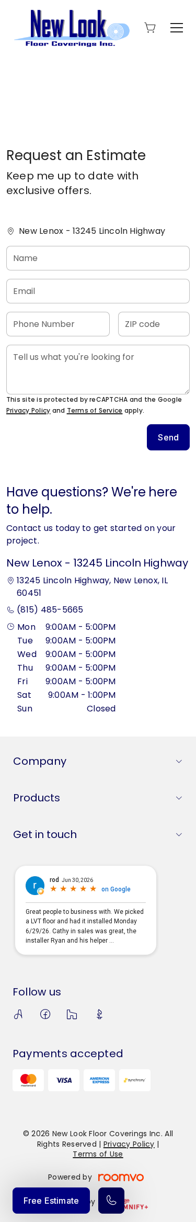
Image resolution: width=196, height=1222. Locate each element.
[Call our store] (111, 1200)
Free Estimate (51, 1200)
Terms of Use (98, 1154)
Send (168, 437)
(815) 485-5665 (50, 610)
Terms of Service (95, 410)
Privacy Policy (28, 410)
